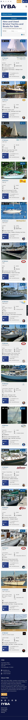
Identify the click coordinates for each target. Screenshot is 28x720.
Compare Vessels (27, 310)
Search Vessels (8, 14)
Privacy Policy (4, 709)
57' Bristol (5, 140)
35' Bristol (5, 301)
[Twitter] (3, 1)
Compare (6, 41)
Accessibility (4, 710)
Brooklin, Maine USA (8, 109)
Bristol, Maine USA (8, 230)
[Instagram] (6, 1)
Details (5, 74)
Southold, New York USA (9, 271)
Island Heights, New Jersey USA (11, 353)
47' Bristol (5, 58)
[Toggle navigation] (26, 6)
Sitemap (3, 712)
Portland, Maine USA (8, 68)
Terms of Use (4, 707)
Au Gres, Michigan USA (9, 395)
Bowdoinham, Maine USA (10, 477)
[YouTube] (8, 1)
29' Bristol (5, 425)
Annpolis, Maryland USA (9, 313)
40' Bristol (5, 180)
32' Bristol (5, 343)
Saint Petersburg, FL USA (10, 190)
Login (26, 1)
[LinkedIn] (10, 1)
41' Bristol (5, 100)
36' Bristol (5, 221)
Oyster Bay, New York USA (10, 150)
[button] (4, 694)
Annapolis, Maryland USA (10, 517)
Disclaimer (14, 18)
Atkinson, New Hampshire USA (11, 436)
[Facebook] (1, 1)
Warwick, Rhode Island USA (10, 559)
